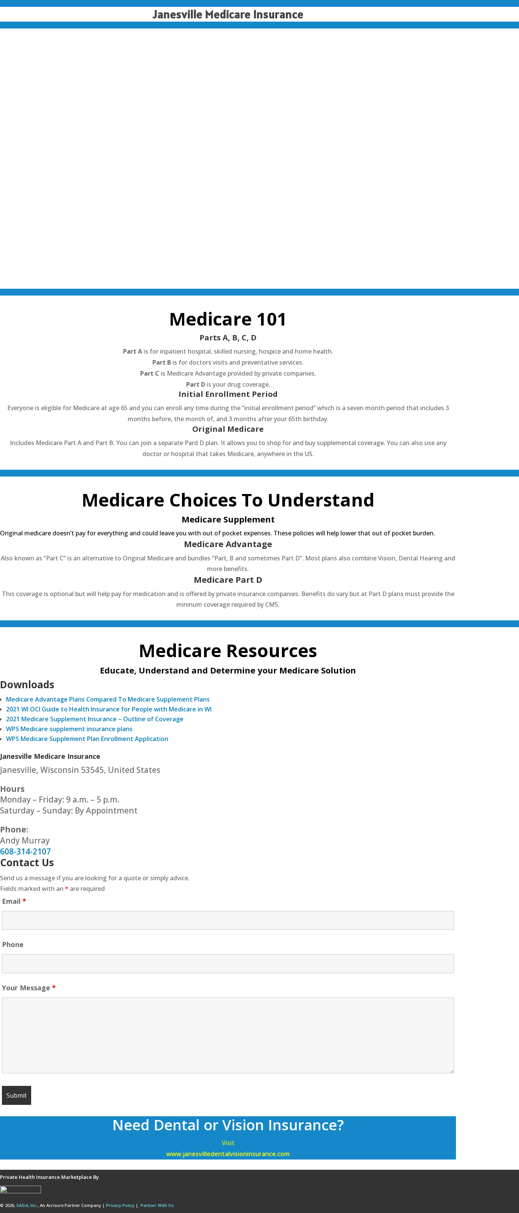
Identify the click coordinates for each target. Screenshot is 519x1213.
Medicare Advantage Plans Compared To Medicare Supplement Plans (108, 699)
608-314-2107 (25, 851)
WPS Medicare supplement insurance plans (69, 729)
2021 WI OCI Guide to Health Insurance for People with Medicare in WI (109, 709)
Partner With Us (157, 1205)
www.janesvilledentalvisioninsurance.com (228, 1154)
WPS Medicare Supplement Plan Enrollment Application (87, 739)
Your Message (29, 987)
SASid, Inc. (27, 1205)
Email (14, 901)
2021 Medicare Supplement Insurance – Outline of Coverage (95, 719)
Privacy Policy (120, 1205)
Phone (13, 944)
